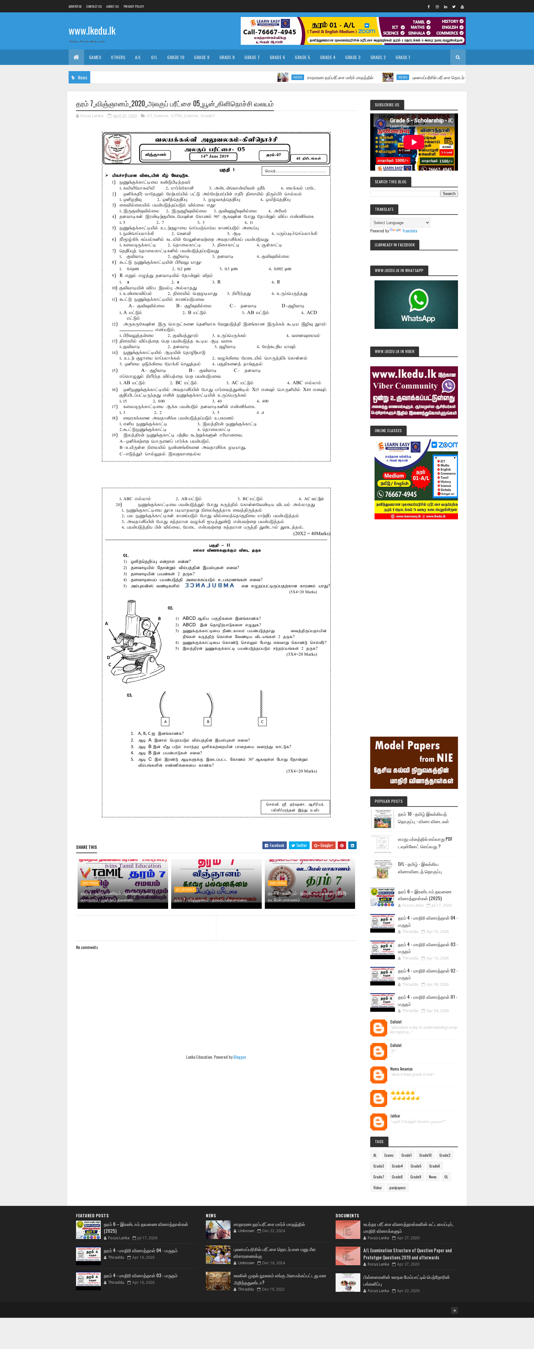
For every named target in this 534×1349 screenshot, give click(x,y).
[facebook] (429, 6)
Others (118, 57)
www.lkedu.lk (92, 30)
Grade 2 (378, 57)
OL (446, 1176)
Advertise (75, 6)
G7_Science (157, 115)
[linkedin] (445, 6)
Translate (409, 230)
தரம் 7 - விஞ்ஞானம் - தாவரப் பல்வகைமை (210, 899)
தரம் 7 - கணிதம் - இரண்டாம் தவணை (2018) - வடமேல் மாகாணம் (308, 896)
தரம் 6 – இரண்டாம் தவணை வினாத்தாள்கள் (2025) (424, 895)
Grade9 (415, 1176)
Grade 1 (403, 57)
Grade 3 (353, 57)
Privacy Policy (134, 6)
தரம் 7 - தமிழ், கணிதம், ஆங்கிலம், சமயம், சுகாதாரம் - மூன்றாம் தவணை (117, 896)
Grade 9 (202, 57)
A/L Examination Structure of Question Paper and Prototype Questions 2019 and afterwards (407, 1254)
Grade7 (208, 115)
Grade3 (378, 1165)
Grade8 (397, 1176)
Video (377, 1187)
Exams (389, 1155)
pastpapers (397, 1187)
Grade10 (425, 1155)
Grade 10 (175, 57)
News (263, 77)
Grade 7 (252, 57)
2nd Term (277, 883)
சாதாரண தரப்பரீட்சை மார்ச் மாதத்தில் (306, 77)
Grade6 (434, 1165)
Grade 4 (328, 57)
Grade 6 (277, 57)
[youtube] (462, 6)
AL (375, 1155)
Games (95, 57)
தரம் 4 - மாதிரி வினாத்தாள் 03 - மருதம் (141, 1275)
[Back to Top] (454, 1310)
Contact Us (94, 6)
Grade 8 (227, 57)
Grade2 (445, 1155)
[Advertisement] (414, 619)
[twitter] (454, 6)
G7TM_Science (184, 115)
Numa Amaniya (401, 1068)
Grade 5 (302, 57)
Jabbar (395, 1115)
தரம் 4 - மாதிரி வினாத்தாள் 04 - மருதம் (141, 1250)
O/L (154, 57)
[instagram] (437, 6)
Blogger (239, 1056)
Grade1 (406, 1155)
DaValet (396, 1021)
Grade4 (397, 1165)
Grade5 (416, 1165)
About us (112, 6)
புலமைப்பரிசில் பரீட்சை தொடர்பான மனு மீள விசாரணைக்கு (429, 77)
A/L (138, 57)
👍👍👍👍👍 (402, 1092)
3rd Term (90, 883)
